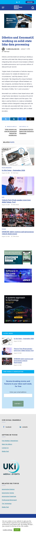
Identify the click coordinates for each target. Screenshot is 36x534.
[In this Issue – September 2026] (18, 156)
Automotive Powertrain (9, 496)
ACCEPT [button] (17, 530)
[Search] (32, 7)
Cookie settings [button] (7, 530)
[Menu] (3, 7)
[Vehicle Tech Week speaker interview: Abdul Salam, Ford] (18, 186)
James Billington (13, 49)
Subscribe (30, 2)
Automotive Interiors (8, 489)
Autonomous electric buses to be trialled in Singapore (26, 131)
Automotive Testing (8, 493)
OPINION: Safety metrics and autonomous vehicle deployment (23, 360)
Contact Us (5, 448)
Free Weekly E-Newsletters (10, 441)
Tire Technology (6, 503)
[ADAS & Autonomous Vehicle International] (18, 7)
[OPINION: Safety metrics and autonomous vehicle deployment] (18, 217)
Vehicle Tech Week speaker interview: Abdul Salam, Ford (24, 349)
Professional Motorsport (9, 500)
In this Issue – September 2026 (13, 170)
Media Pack (5, 451)
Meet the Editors (7, 444)
